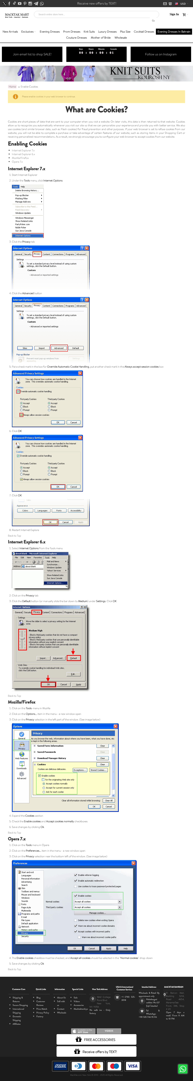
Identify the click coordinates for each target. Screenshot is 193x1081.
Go (153, 20)
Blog (38, 997)
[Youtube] (20, 4)
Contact (60, 1009)
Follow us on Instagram (161, 54)
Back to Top (14, 535)
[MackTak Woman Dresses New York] (16, 15)
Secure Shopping (20, 1005)
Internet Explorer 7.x (23, 150)
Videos (77, 1001)
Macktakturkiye (81, 1009)
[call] (170, 4)
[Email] (165, 4)
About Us (61, 997)
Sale (75, 997)
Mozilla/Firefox (20, 158)
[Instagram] (30, 4)
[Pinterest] (25, 4)
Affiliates (17, 1024)
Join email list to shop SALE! (32, 54)
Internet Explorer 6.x (23, 154)
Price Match (41, 1009)
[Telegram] (36, 4)
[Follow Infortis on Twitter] (4, 4)
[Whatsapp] (42, 4)
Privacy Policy (42, 1012)
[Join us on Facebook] (10, 4)
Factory (39, 1016)
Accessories (79, 1005)
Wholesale (61, 1012)
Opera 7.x (17, 162)
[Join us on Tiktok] (15, 4)
